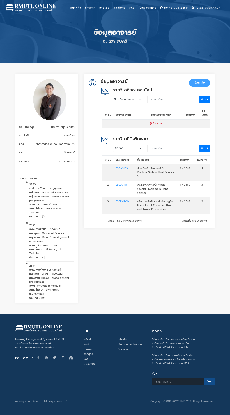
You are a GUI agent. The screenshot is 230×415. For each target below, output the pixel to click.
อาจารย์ (88, 349)
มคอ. (86, 359)
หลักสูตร (88, 354)
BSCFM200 (122, 201)
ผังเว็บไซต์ (89, 364)
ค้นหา (204, 99)
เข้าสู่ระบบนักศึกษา (29, 401)
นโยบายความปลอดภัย (130, 344)
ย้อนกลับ (199, 83)
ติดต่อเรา (123, 349)
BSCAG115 (121, 185)
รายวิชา (87, 344)
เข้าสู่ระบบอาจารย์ (58, 401)
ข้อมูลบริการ (148, 8)
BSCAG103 (122, 168)
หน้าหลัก (88, 339)
